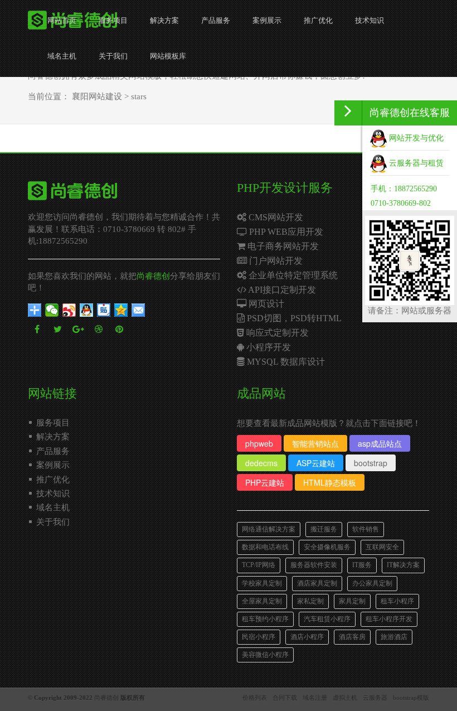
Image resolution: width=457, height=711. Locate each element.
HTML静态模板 (329, 482)
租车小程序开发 (389, 619)
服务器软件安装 (313, 565)
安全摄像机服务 (327, 547)
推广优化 (318, 20)
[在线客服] (348, 112)
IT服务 (362, 565)
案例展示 (266, 20)
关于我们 (113, 56)
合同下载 (285, 697)
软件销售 (365, 529)
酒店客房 (352, 637)
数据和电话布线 (265, 547)
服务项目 (113, 20)
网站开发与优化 (415, 138)
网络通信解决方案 (268, 529)
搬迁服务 (323, 529)
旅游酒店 (394, 637)
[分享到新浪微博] (69, 310)
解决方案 (164, 20)
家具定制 (352, 601)
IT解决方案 (403, 565)
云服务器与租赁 (415, 163)
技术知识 (369, 20)
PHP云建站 (264, 482)
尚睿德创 (153, 276)
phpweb (259, 443)
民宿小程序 (258, 637)
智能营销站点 (315, 443)
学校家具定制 (262, 583)
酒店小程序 (307, 637)
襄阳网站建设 (97, 96)
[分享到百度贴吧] (104, 310)
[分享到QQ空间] (121, 310)
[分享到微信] (52, 310)
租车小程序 (397, 601)
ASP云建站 (315, 462)
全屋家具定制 (262, 601)
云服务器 (375, 697)
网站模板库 (168, 56)
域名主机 (61, 56)
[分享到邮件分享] (138, 310)
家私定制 (310, 601)
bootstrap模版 (411, 697)
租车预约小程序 (265, 619)
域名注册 (315, 697)
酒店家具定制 (317, 583)
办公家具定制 (372, 583)
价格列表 (254, 697)
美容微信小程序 (265, 655)
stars (139, 96)
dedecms (261, 462)
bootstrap (370, 462)
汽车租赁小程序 (327, 619)
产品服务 (215, 20)
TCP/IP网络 (258, 565)
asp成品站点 (380, 443)
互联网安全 (382, 547)
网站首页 (61, 20)
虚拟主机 (345, 697)
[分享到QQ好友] (87, 310)
